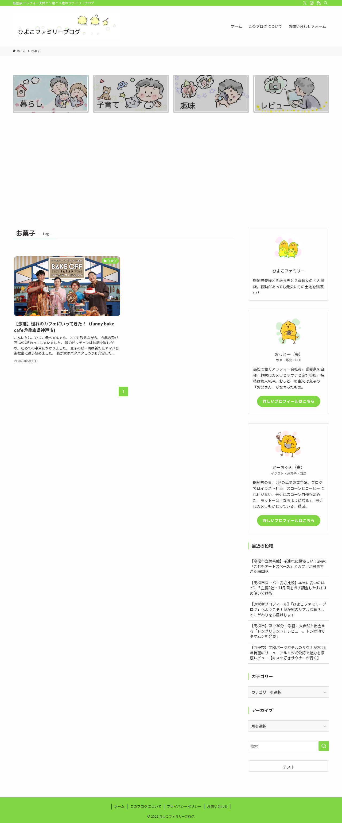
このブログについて (145, 806)
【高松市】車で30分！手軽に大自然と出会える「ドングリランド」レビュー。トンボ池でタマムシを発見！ (287, 631)
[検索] (325, 3)
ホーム (119, 806)
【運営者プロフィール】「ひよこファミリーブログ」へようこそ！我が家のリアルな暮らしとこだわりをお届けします (288, 609)
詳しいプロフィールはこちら (289, 401)
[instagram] (311, 3)
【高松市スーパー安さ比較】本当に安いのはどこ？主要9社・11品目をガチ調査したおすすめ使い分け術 (288, 588)
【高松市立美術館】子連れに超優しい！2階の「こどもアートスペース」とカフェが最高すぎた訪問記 (288, 566)
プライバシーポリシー (184, 806)
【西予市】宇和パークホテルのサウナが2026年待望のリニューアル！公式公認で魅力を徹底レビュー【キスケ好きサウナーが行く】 (288, 652)
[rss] (318, 3)
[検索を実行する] (323, 746)
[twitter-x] (304, 3)
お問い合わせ (217, 806)
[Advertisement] (171, 172)
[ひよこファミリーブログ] (66, 26)
